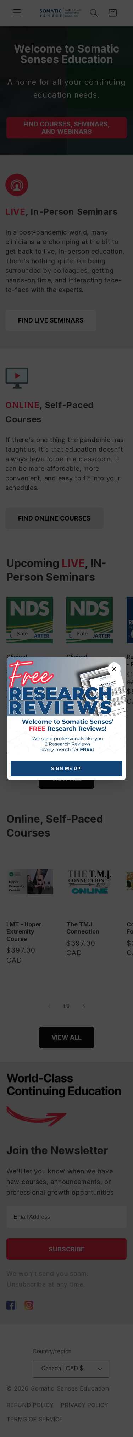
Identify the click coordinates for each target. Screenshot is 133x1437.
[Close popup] (114, 668)
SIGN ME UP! (66, 768)
